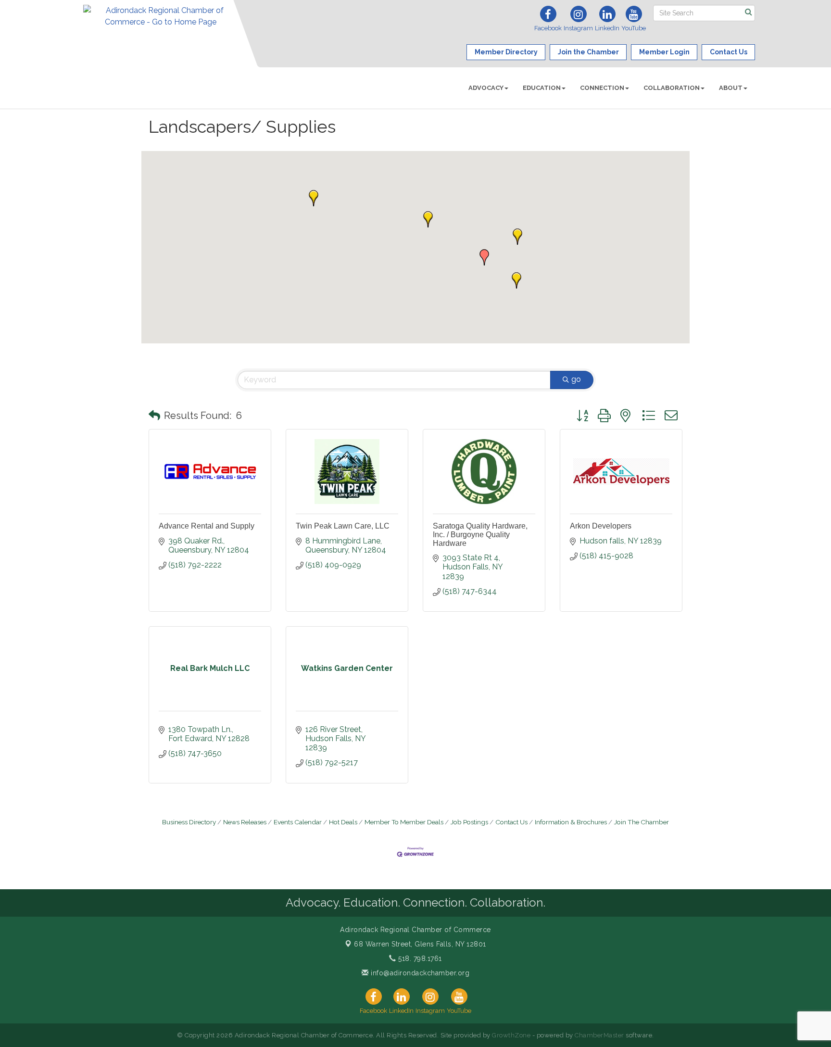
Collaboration (671, 87)
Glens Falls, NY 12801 (420, 944)
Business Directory (189, 822)
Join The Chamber (641, 822)
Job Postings (469, 822)
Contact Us (511, 822)
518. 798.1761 (419, 958)
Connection (602, 87)
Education (542, 87)
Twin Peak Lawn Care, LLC (343, 526)
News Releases (244, 822)
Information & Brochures (571, 822)
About (731, 87)
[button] (484, 257)
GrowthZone (511, 1035)
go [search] (576, 379)
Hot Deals (343, 822)
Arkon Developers (600, 526)
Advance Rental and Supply (206, 526)
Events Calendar (298, 822)
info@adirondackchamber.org (419, 973)
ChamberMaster (599, 1035)
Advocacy (486, 87)
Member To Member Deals (404, 822)
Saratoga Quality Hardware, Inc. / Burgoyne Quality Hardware (480, 534)
